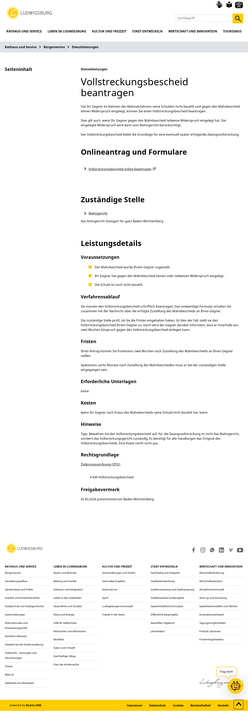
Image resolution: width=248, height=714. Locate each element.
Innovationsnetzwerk (211, 614)
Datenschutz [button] (157, 705)
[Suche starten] (237, 18)
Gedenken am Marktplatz (19, 683)
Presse (8, 666)
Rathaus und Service (24, 31)
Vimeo (231, 550)
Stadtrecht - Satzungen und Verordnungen (21, 655)
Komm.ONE (33, 705)
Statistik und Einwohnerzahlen (22, 598)
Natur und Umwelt (64, 647)
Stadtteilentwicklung (163, 581)
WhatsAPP (212, 550)
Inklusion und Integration (68, 589)
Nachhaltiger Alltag (64, 656)
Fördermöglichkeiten (211, 639)
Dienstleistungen (85, 47)
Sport (105, 598)
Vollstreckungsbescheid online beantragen (120, 169)
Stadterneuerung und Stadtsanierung (172, 589)
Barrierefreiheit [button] (200, 705)
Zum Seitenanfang (238, 704)
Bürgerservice (54, 47)
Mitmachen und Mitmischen (69, 631)
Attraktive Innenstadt (211, 589)
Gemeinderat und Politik (19, 589)
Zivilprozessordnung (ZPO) (100, 464)
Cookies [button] (178, 705)
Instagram (202, 550)
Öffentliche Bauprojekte (164, 614)
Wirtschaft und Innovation (192, 31)
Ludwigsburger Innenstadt (117, 606)
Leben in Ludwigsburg (67, 31)
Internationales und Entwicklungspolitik (16, 625)
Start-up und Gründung (213, 598)
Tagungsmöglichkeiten (212, 623)
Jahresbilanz (158, 631)
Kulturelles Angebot (113, 581)
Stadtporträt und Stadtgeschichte (24, 606)
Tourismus (232, 31)
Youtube (240, 550)
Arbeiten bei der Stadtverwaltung (24, 644)
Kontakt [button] (223, 705)
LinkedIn (221, 550)
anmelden (111, 705)
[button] (29, 12)
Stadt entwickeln (147, 31)
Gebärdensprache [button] (220, 4)
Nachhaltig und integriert (165, 573)
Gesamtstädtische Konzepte (167, 606)
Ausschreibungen (15, 614)
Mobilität (58, 639)
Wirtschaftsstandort (210, 581)
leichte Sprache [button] (229, 4)
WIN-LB (9, 674)
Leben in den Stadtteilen (67, 598)
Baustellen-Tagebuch (163, 623)
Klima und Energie (63, 614)
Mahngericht (98, 213)
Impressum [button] (134, 705)
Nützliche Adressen (16, 636)
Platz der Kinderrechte (66, 664)
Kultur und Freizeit (109, 31)
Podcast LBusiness (210, 631)
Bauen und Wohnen (65, 573)
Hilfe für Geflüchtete (65, 623)
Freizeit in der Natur (113, 614)
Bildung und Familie (64, 581)
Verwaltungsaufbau (16, 581)
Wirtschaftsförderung (211, 573)
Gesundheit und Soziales (67, 606)
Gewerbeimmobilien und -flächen (218, 606)
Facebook (192, 550)
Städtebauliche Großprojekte (167, 598)
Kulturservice (109, 589)
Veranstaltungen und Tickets (118, 573)
